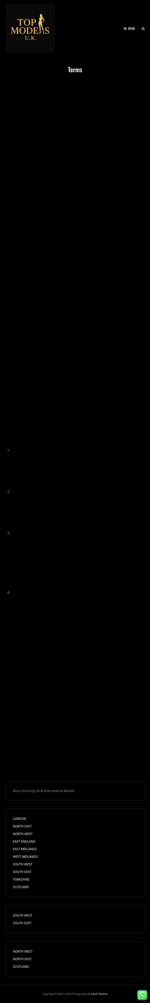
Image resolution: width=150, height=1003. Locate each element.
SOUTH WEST (22, 864)
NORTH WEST (23, 834)
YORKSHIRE (21, 879)
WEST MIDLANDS (25, 856)
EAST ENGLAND (24, 841)
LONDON (19, 819)
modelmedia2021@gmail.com (31, 260)
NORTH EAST (22, 826)
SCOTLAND (21, 887)
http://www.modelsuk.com (29, 183)
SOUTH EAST (22, 872)
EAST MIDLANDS (25, 849)
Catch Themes (99, 994)
